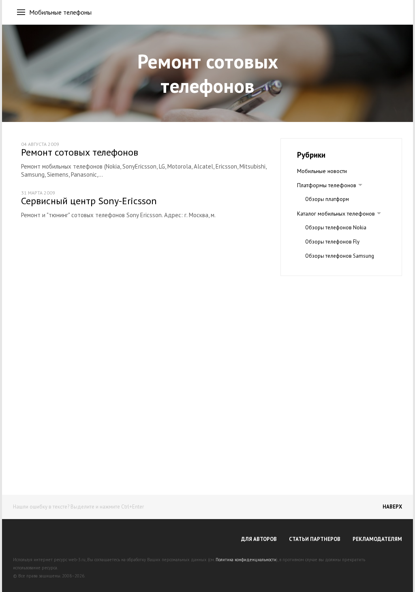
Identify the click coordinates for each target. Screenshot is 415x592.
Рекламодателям (377, 539)
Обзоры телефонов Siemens (338, 270)
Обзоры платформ (327, 199)
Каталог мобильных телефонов (336, 213)
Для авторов (259, 539)
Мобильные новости (322, 171)
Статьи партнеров (314, 539)
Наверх (392, 506)
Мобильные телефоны (60, 12)
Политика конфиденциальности (246, 559)
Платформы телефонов (326, 185)
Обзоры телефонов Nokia (335, 227)
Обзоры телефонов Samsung (339, 255)
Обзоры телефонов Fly (332, 241)
